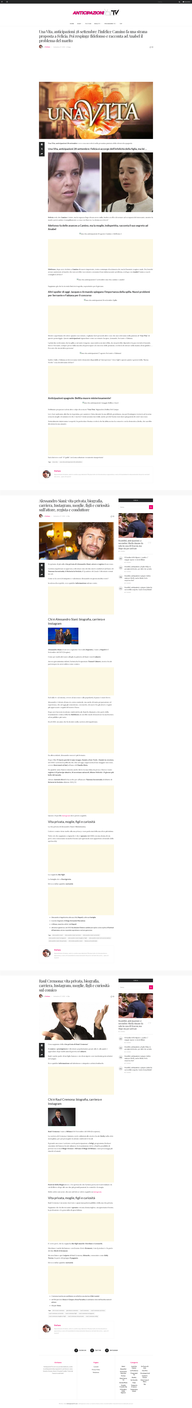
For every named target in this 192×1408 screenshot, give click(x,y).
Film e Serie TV (123, 1379)
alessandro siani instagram (57, 938)
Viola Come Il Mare (145, 1380)
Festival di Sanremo (123, 1372)
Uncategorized (145, 1373)
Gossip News (123, 1382)
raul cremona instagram (86, 1313)
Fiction (88, 23)
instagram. (97, 1192)
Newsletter (187, 2)
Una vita (55, 462)
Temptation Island (134, 1390)
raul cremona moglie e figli (57, 1316)
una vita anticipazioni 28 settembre (71, 462)
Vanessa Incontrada (91, 941)
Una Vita (144, 1370)
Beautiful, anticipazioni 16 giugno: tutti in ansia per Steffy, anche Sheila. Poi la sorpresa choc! (137, 578)
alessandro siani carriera (73, 935)
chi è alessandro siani (75, 941)
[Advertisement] (96, 65)
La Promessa (134, 1370)
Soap (79, 23)
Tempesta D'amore (134, 1386)
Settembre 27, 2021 (59, 47)
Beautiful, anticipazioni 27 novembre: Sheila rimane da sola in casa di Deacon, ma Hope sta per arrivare (130, 544)
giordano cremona (72, 1310)
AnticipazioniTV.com (72, 1403)
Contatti (96, 1366)
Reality (97, 23)
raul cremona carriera (98, 1310)
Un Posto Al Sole (144, 1367)
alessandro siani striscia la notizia (99, 938)
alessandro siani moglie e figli (77, 938)
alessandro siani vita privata (57, 941)
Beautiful (123, 1369)
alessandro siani (57, 935)
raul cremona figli (71, 1313)
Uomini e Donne (144, 1376)
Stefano (47, 47)
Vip (121, 23)
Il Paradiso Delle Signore (123, 1391)
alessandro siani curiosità (91, 935)
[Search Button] (179, 2)
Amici (123, 1366)
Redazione (96, 1372)
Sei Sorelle (134, 1380)
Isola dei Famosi (134, 1367)
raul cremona (84, 1310)
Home (72, 23)
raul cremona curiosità (56, 1313)
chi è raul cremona (58, 1310)
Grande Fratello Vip (123, 1386)
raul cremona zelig (92, 1316)
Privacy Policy (96, 1369)
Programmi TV (110, 23)
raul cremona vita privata (76, 1316)
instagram (66, 816)
